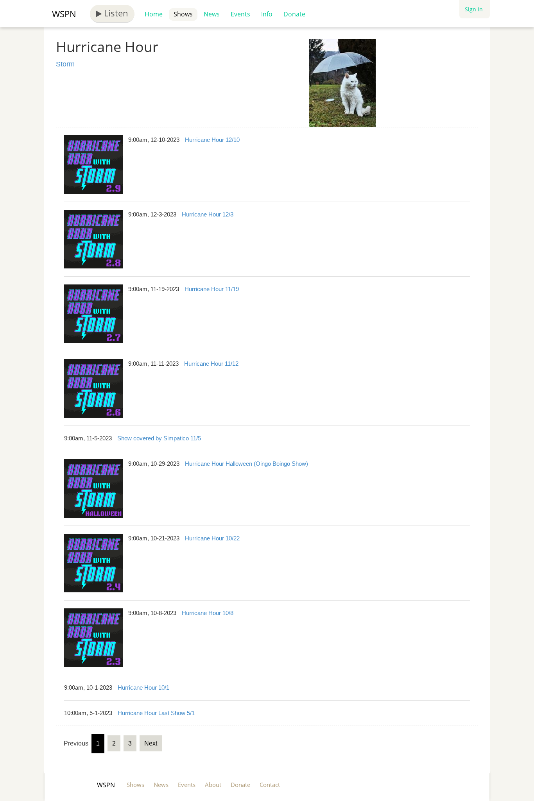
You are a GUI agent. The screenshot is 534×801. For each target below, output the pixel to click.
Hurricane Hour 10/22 (212, 538)
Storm (65, 64)
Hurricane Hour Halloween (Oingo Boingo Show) (246, 463)
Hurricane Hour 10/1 (143, 687)
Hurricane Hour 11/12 (211, 363)
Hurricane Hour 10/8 (207, 613)
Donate (294, 14)
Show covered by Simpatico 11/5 (159, 438)
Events (240, 14)
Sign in (474, 9)
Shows (183, 14)
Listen (115, 13)
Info (266, 14)
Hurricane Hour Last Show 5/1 (156, 713)
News (212, 14)
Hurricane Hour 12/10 (212, 139)
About (213, 784)
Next (150, 743)
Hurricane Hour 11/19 (212, 289)
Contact (270, 784)
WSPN (64, 14)
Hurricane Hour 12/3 (207, 214)
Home (154, 14)
